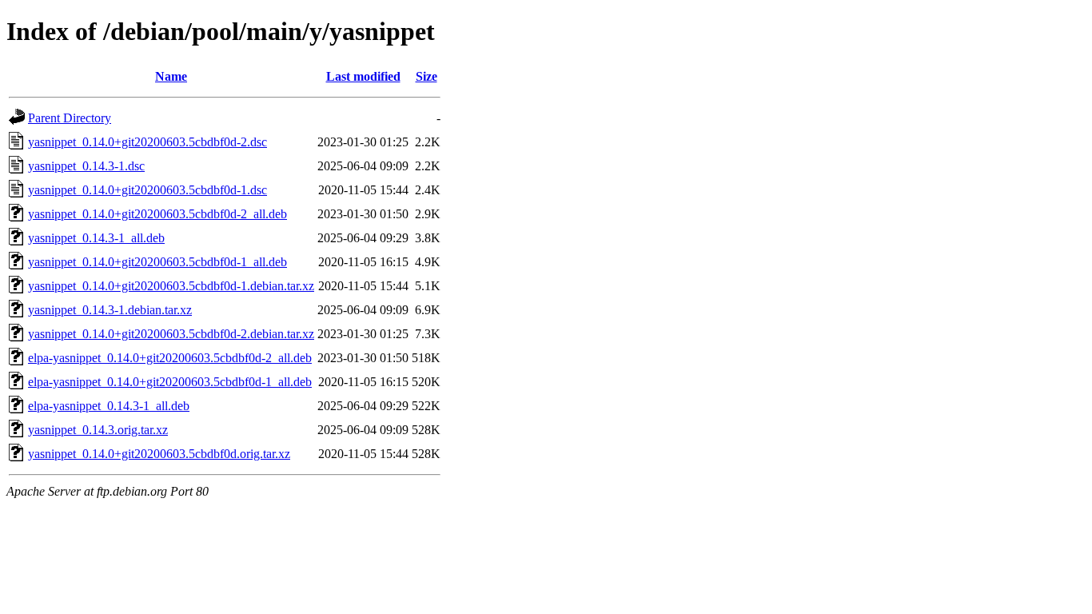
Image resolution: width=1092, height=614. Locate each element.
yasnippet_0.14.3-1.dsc (86, 166)
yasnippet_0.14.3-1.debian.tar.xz (110, 310)
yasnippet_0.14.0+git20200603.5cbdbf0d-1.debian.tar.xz (171, 286)
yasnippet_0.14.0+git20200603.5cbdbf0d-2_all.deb (157, 214)
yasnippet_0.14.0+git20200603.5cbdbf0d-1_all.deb (157, 262)
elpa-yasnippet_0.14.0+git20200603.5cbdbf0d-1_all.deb (170, 382)
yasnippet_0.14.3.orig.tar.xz (98, 430)
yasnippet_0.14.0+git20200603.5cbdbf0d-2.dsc (147, 142)
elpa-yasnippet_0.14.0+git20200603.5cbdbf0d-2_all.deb (170, 358)
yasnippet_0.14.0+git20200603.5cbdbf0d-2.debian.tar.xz (171, 334)
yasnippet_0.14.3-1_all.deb (96, 238)
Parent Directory (69, 118)
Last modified (363, 76)
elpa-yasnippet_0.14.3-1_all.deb (108, 406)
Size (426, 76)
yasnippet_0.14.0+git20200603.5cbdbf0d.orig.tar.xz (159, 453)
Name (171, 76)
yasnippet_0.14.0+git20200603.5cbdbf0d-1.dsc (147, 190)
